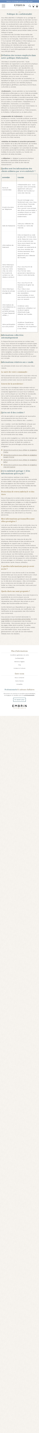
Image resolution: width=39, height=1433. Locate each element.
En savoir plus (19, 699)
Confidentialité (19, 658)
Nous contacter (19, 677)
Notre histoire (19, 681)
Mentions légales (19, 661)
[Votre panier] (37, 6)
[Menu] (3, 6)
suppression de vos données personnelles (15, 619)
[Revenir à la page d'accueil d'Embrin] (19, 6)
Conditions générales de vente (19, 655)
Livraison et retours (19, 668)
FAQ (19, 665)
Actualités (19, 684)
